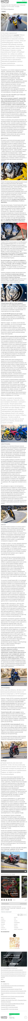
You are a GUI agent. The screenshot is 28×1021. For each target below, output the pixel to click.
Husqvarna (17, 922)
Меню (23, 0)
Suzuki (15, 920)
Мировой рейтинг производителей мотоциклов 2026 (13, 991)
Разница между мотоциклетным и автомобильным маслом (13, 976)
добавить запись (21, 2)
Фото (2, 979)
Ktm (15, 919)
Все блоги (3, 981)
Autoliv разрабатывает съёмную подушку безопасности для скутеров (12, 956)
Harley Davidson (18, 929)
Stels (2, 926)
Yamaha (3, 922)
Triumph (16, 927)
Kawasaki (3, 920)
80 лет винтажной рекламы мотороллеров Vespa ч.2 (13, 972)
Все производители (5, 931)
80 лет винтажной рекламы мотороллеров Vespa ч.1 (13, 973)
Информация (11, 1017)
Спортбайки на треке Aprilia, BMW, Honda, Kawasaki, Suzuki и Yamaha (9, 881)
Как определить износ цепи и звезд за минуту (12, 970)
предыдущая (5, 903)
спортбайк (16, 35)
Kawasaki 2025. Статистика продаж (9, 1009)
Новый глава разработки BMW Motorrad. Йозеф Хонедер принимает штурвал (12, 1004)
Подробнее (14, 893)
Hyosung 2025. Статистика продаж (9, 1007)
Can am (15, 924)
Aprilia (15, 926)
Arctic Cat (3, 929)
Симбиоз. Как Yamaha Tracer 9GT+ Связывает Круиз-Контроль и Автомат (14, 1001)
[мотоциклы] (5, 1)
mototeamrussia (14, 895)
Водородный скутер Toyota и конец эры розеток (12, 996)
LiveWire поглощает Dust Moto (8, 998)
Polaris (3, 924)
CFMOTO (3, 927)
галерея (4, 11)
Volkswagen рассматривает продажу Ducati (11, 989)
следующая (23, 903)
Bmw (2, 917)
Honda (2, 919)
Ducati (15, 917)
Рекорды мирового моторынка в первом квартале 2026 (13, 993)
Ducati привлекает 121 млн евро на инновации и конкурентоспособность (12, 986)
